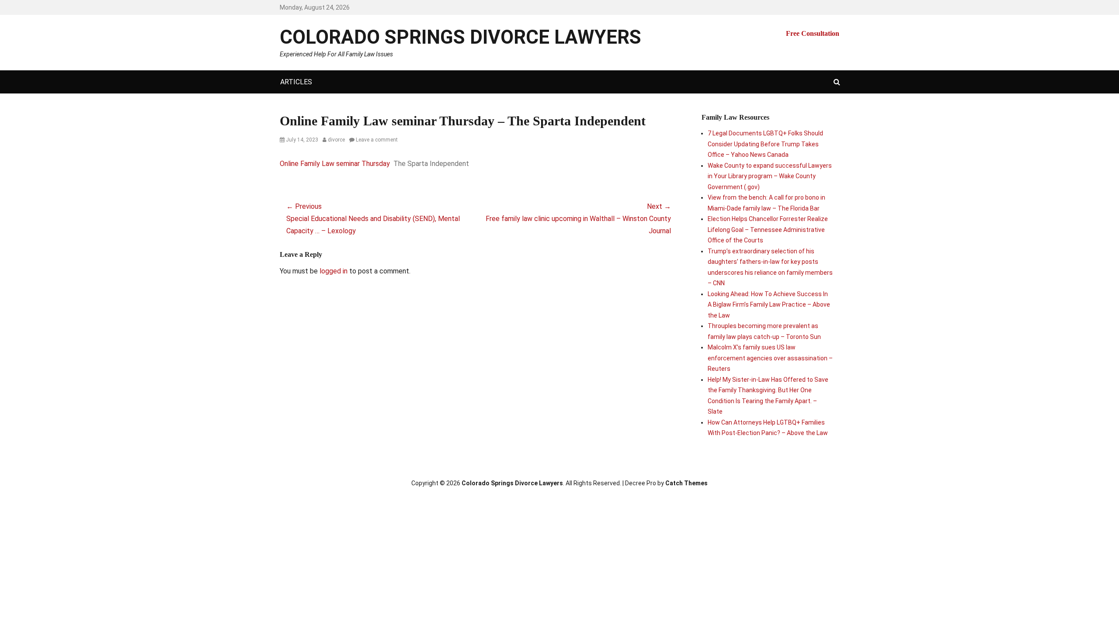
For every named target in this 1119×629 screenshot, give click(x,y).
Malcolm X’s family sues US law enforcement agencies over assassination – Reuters (770, 358)
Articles (296, 82)
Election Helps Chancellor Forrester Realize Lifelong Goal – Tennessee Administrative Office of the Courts (768, 229)
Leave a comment (377, 140)
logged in (334, 271)
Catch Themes (686, 483)
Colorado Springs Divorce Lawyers (460, 37)
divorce (336, 140)
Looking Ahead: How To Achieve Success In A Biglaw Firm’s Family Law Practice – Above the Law (769, 304)
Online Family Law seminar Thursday (335, 163)
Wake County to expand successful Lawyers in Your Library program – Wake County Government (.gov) (770, 176)
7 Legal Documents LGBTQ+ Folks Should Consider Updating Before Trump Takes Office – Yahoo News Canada (765, 144)
